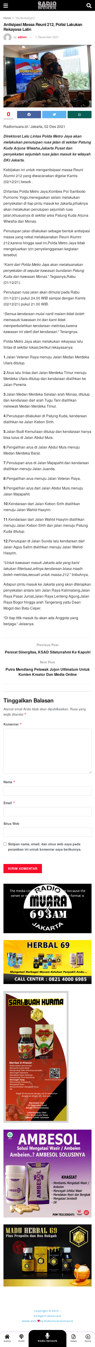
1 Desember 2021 (47, 37)
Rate (88, 1341)
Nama (9, 782)
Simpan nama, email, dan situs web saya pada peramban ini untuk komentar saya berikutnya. (44, 846)
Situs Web (11, 823)
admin (22, 37)
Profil (21, 1341)
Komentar (12, 724)
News (74, 1341)
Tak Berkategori (25, 18)
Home (7, 18)
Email (9, 802)
